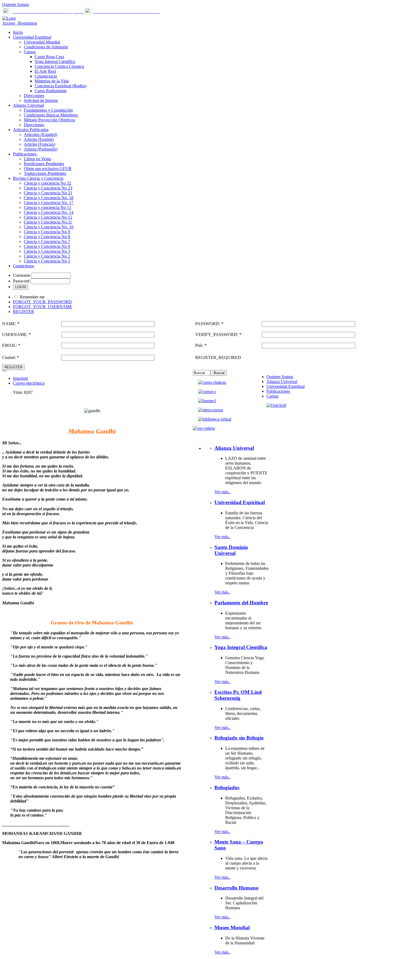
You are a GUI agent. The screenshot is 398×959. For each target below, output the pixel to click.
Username (21, 275)
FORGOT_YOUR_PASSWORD (42, 301)
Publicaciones (278, 391)
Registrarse (26, 23)
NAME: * (10, 323)
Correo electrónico (29, 383)
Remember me (32, 297)
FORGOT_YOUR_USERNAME (42, 306)
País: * (201, 345)
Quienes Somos (15, 4)
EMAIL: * (11, 345)
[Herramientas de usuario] (4, 371)
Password (21, 281)
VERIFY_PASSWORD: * (218, 334)
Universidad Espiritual (285, 386)
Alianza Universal (281, 381)
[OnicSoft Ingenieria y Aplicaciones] (276, 405)
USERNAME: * (16, 334)
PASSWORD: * (209, 323)
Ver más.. (222, 492)
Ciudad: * (10, 357)
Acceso (9, 23)
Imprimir (20, 378)
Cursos (272, 396)
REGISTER (23, 311)
